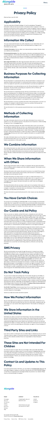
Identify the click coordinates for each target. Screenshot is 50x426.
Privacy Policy (7, 419)
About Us (6, 400)
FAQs (5, 409)
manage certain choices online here (36, 283)
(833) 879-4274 (9, 4)
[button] (45, 3)
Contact (6, 405)
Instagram (35, 402)
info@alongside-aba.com (38, 368)
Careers (5, 403)
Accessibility (30, 419)
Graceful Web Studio (18, 416)
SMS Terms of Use (22, 419)
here (12, 357)
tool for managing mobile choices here (20, 284)
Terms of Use (14, 419)
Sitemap (6, 408)
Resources (6, 406)
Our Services (6, 402)
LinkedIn (35, 399)
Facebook (35, 400)
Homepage (6, 399)
